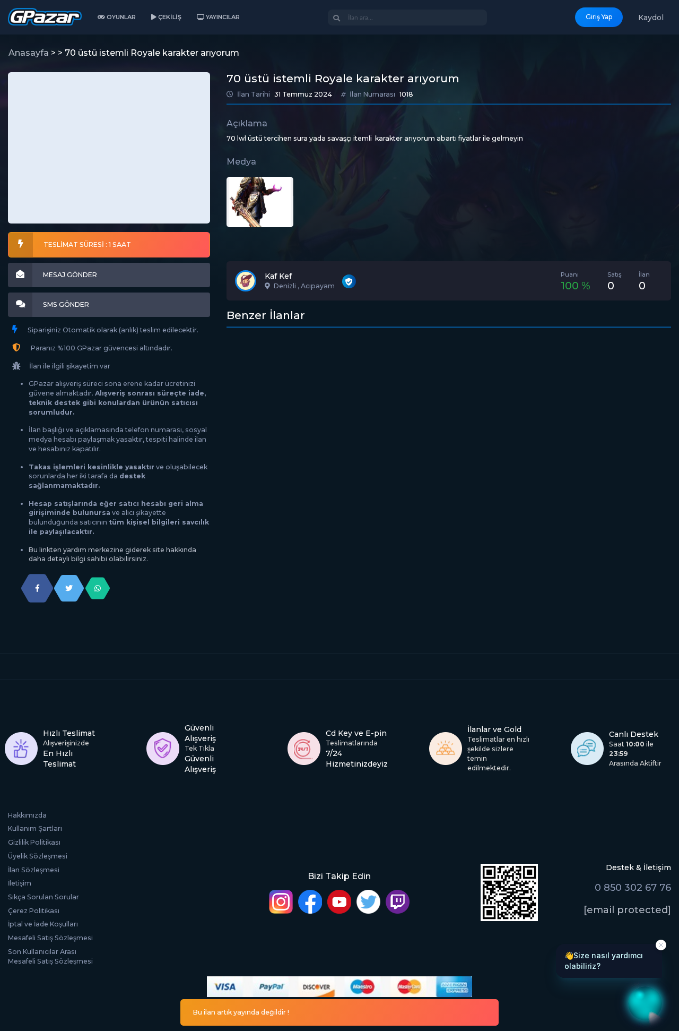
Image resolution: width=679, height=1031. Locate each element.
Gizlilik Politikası (34, 842)
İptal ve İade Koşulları (43, 924)
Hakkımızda (27, 815)
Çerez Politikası (33, 911)
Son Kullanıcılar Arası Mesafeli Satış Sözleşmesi (50, 956)
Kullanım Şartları (35, 828)
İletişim (19, 883)
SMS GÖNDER (66, 304)
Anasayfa (28, 53)
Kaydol (651, 17)
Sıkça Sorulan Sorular (43, 897)
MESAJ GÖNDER (70, 275)
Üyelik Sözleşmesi (37, 856)
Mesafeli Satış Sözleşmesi (50, 938)
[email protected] (627, 910)
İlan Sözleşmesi (33, 870)
